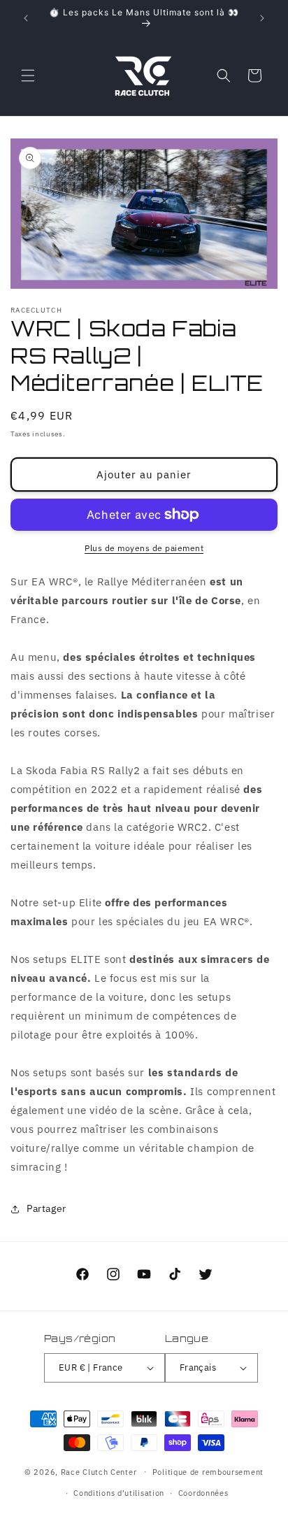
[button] (28, 75)
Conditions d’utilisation (118, 1493)
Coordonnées (203, 1493)
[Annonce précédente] (25, 18)
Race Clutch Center (99, 1471)
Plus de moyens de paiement (144, 548)
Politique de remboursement (208, 1472)
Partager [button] (46, 1208)
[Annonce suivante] (262, 18)
